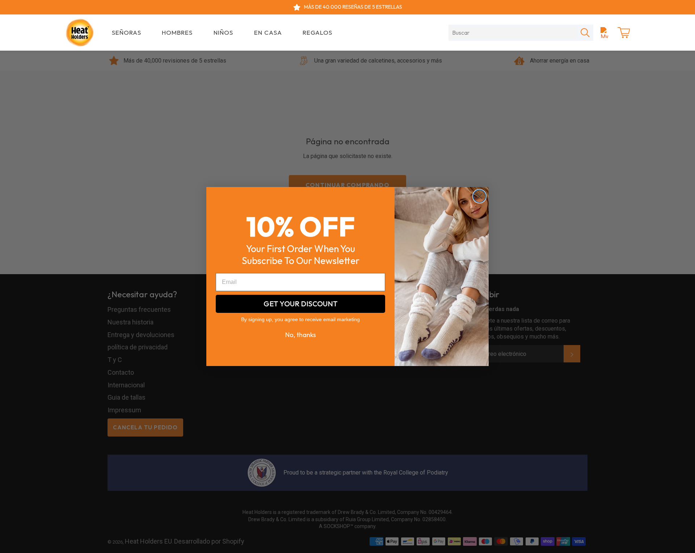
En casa (268, 32)
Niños (223, 32)
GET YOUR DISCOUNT (301, 303)
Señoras (126, 32)
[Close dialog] (479, 196)
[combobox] (512, 32)
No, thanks (300, 335)
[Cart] (624, 32)
